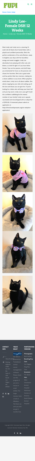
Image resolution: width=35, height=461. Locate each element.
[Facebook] (3, 393)
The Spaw (27, 374)
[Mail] (3, 396)
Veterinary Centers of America (27, 393)
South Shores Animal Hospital (28, 401)
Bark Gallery (28, 356)
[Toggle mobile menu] (32, 4)
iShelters (16, 401)
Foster (9, 12)
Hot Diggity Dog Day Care (27, 366)
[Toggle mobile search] (28, 4)
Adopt (13, 12)
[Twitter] (6, 393)
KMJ (27, 427)
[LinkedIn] (8, 393)
